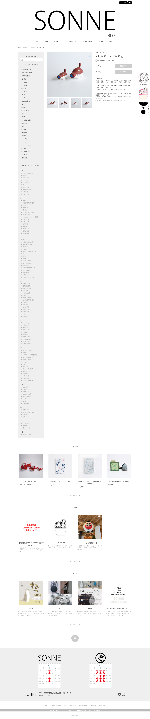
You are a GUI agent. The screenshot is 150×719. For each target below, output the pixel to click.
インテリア (25, 142)
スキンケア (25, 110)
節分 (23, 94)
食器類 (24, 135)
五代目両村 (26, 233)
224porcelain (27, 339)
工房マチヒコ (26, 389)
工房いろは (26, 221)
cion (24, 253)
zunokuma (26, 272)
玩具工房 (25, 210)
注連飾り (25, 79)
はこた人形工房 (27, 350)
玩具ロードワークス (28, 428)
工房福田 (25, 224)
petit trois (26, 373)
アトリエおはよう (28, 173)
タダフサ (25, 290)
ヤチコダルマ (26, 409)
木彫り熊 (25, 123)
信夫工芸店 (26, 256)
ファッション (26, 151)
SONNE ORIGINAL (28, 277)
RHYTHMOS (26, 423)
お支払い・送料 (54, 710)
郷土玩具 (25, 157)
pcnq (24, 362)
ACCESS (100, 42)
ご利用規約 (97, 710)
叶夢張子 (25, 316)
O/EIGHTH (26, 194)
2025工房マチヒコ (28, 72)
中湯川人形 (26, 329)
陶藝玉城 (25, 304)
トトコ (24, 314)
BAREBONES (27, 378)
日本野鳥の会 (26, 336)
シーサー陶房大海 (28, 260)
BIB (24, 364)
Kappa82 (25, 205)
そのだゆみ (26, 274)
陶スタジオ (26, 307)
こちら (112, 60)
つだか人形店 (26, 293)
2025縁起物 (26, 101)
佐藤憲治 (25, 246)
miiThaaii (25, 398)
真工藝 (24, 258)
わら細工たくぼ (26, 120)
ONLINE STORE (87, 42)
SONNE (45, 42)
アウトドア (25, 148)
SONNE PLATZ (58, 42)
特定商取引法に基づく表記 (84, 710)
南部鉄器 (25, 334)
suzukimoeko (27, 263)
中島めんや (26, 325)
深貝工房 (25, 366)
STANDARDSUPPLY (29, 267)
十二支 (24, 88)
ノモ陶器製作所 (27, 343)
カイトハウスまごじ (28, 200)
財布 (23, 104)
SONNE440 (72, 42)
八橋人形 (25, 414)
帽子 (23, 126)
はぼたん (25, 352)
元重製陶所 (26, 403)
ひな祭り (25, 91)
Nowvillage (26, 322)
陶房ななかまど (27, 309)
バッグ (24, 107)
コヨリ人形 (26, 228)
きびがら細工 (26, 214)
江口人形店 (26, 182)
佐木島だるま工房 (28, 242)
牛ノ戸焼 (25, 180)
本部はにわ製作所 (28, 380)
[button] (90, 56)
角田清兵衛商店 (27, 297)
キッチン (25, 129)
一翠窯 (24, 175)
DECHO (25, 302)
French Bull (26, 371)
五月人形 (25, 85)
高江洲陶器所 (26, 286)
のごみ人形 (26, 341)
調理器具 (25, 132)
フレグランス (26, 139)
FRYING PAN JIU (28, 369)
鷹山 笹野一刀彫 (27, 244)
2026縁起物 (26, 75)
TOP (36, 42)
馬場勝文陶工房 (27, 359)
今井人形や (26, 177)
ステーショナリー (27, 145)
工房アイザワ (26, 219)
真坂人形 (25, 387)
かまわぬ (25, 207)
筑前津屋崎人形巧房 (28, 300)
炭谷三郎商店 (26, 270)
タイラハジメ (26, 283)
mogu (24, 401)
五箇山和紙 (26, 231)
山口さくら (26, 416)
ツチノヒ (25, 295)
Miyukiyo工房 (27, 394)
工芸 (23, 116)
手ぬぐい (25, 82)
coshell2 (25, 226)
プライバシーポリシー (67, 710)
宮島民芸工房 (26, 391)
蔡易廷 (24, 239)
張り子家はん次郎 (28, 357)
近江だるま (26, 187)
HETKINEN (26, 376)
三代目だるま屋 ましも (29, 251)
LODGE (25, 425)
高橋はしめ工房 (27, 288)
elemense (26, 184)
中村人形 (25, 327)
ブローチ (25, 154)
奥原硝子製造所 (27, 189)
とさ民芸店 (26, 311)
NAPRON (25, 332)
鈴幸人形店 (26, 265)
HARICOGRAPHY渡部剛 (30, 355)
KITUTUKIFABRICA (29, 212)
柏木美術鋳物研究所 (28, 203)
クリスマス (25, 98)
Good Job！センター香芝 (30, 217)
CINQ (24, 249)
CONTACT (112, 42)
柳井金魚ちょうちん (28, 412)
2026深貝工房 (26, 69)
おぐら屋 (25, 191)
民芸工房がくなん (28, 396)
